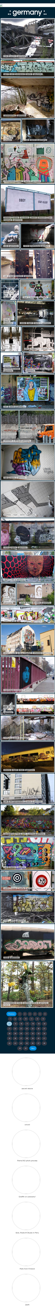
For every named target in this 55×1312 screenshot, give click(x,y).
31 (27, 1033)
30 (21, 1033)
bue (25, 297)
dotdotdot (8, 441)
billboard (42, 218)
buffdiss (7, 515)
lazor (6, 921)
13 (43, 1019)
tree (6, 347)
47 (38, 1043)
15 (15, 1024)
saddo (13, 653)
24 (27, 1028)
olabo (23, 323)
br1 (5, 407)
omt (12, 74)
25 (32, 1028)
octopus (7, 140)
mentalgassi (9, 690)
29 (15, 1033)
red (12, 580)
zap (5, 867)
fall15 (6, 1005)
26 (38, 1028)
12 (37, 1019)
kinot (41, 710)
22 (15, 1028)
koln (12, 921)
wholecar (20, 74)
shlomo (7, 770)
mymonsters (9, 181)
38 (27, 1038)
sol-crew (30, 888)
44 (21, 1043)
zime (6, 888)
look (17, 834)
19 (38, 1024)
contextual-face (30, 1003)
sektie (21, 888)
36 (15, 1038)
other (6, 653)
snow (13, 347)
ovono (28, 710)
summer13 (9, 834)
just (5, 801)
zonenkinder (9, 116)
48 (44, 1043)
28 (9, 1033)
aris (26, 140)
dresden (27, 653)
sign (19, 621)
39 (32, 1038)
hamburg (35, 246)
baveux (7, 218)
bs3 (21, 712)
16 (21, 1024)
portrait (7, 599)
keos (6, 291)
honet (12, 276)
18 (33, 1024)
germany (21, 56)
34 (44, 1033)
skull (13, 291)
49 (20, 1048)
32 (32, 1033)
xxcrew (7, 366)
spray (24, 834)
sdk (5, 276)
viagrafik (27, 621)
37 (21, 1038)
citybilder (38, 653)
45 (27, 1043)
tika (5, 56)
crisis (22, 710)
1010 (26, 246)
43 (15, 1043)
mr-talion (24, 218)
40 (38, 1038)
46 (32, 1043)
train (27, 712)
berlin (12, 56)
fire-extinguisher (17, 801)
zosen (19, 181)
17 (27, 1024)
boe (6, 621)
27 (44, 1028)
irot (35, 710)
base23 (29, 369)
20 (44, 1024)
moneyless (8, 706)
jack (6, 74)
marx (6, 580)
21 (9, 1028)
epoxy (15, 218)
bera (6, 319)
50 (25, 1048)
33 (38, 1033)
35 (9, 1038)
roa (5, 136)
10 (25, 1019)
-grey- (12, 621)
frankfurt (33, 297)
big (20, 653)
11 (31, 1019)
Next (33, 1048)
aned (48, 710)
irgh (6, 478)
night (30, 323)
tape (15, 515)
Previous (11, 1014)
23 (21, 1028)
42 (9, 1043)
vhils (6, 597)
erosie (13, 888)
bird (42, 369)
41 (44, 1038)
